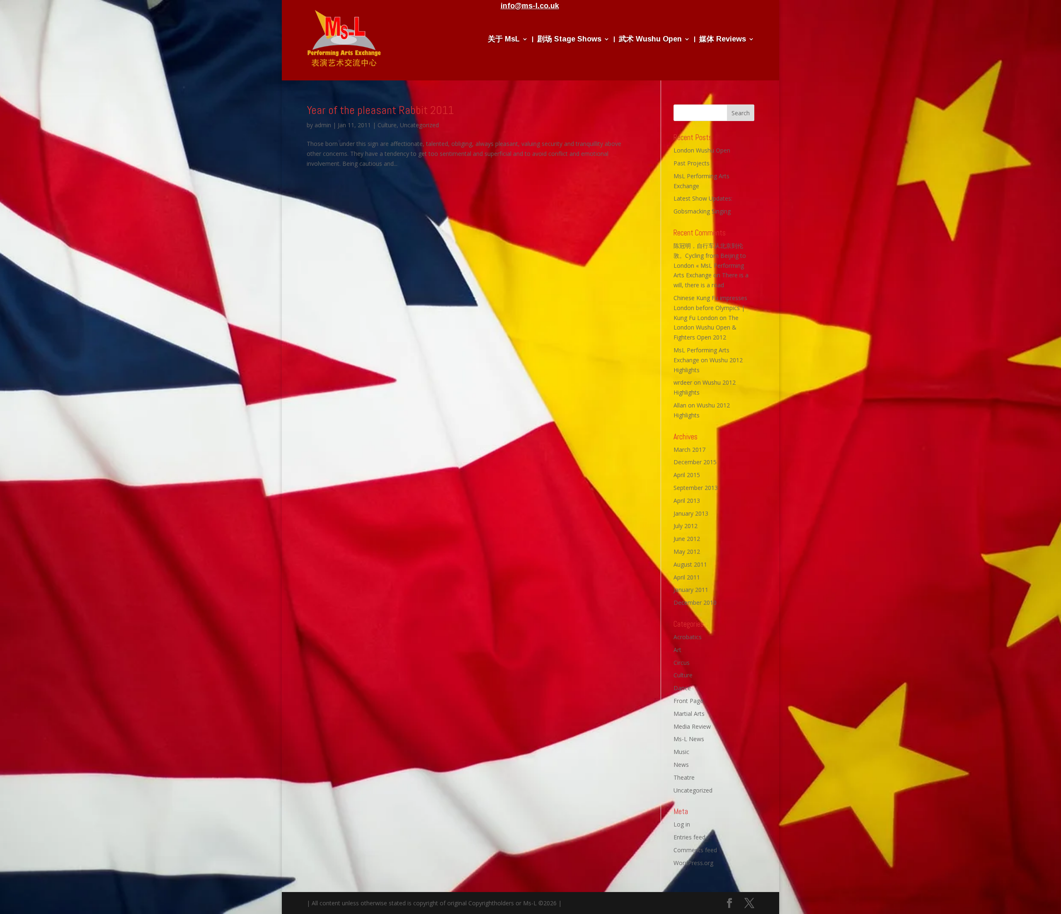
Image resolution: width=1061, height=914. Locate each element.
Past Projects (691, 163)
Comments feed (695, 850)
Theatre (684, 777)
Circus (681, 663)
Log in (681, 824)
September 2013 (695, 488)
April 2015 (686, 475)
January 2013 (690, 513)
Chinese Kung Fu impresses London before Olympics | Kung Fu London (710, 308)
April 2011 (686, 577)
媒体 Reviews (722, 39)
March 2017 (689, 449)
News (681, 765)
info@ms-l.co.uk (530, 6)
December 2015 (695, 462)
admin (323, 125)
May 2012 (686, 551)
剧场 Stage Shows (569, 39)
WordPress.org (693, 863)
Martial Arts (689, 714)
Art (677, 650)
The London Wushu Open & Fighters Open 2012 (706, 328)
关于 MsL (504, 39)
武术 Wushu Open (650, 39)
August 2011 (690, 564)
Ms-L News (688, 739)
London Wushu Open (701, 150)
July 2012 (685, 526)
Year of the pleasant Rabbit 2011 (380, 110)
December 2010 (695, 602)
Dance (682, 688)
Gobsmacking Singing (702, 211)
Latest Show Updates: (702, 198)
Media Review (692, 726)
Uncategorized (419, 125)
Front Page (688, 701)
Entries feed (689, 837)
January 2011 (690, 590)
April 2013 (686, 500)
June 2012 (686, 539)
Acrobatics (687, 637)
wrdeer (682, 382)
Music (681, 752)
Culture (387, 125)
